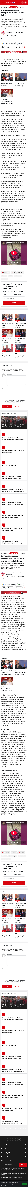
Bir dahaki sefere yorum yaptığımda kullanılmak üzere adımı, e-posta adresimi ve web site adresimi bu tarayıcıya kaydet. (14, 401)
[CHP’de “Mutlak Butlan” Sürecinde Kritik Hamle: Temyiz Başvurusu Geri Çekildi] (20, 336)
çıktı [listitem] (13, 272)
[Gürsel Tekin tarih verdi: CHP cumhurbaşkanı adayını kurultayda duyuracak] (7, 80)
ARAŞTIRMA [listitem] (5, 272)
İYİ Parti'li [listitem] (5, 856)
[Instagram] (19, 1139)
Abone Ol (14, 302)
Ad (3, 388)
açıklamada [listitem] (5, 852)
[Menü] (2, 2)
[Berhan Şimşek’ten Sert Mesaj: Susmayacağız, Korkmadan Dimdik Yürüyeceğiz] (7, 351)
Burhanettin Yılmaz (11, 32)
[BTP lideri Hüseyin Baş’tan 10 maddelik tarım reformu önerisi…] (20, 351)
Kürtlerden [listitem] (18, 275)
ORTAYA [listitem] (4, 279)
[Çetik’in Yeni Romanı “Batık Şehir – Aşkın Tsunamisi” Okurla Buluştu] (14, 474)
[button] (22, 2)
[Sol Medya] (10, 2)
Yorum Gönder (7, 406)
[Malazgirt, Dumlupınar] (14, 461)
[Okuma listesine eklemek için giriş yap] (24, 47)
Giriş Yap (17, 406)
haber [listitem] (4, 275)
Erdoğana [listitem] (20, 272)
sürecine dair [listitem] (6, 859)
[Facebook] (9, 1139)
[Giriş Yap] (25, 2)
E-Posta (4, 395)
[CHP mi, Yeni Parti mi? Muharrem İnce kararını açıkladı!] (21, 80)
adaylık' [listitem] (14, 852)
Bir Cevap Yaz (7, 365)
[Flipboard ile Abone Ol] (20, 43)
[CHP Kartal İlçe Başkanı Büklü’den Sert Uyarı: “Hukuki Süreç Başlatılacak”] (7, 96)
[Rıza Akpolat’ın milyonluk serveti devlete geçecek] (14, 525)
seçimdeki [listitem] (22, 856)
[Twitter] (14, 1139)
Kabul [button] (24, 1184)
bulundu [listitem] (21, 852)
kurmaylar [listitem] (13, 856)
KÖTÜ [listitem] (10, 275)
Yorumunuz (10, 374)
